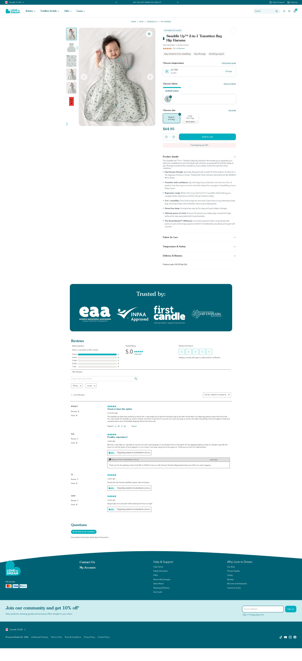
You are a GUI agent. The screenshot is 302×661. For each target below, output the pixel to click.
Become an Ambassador (237, 583)
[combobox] (219, 394)
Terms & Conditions (73, 637)
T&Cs (245, 614)
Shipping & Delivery (161, 588)
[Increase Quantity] (173, 136)
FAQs (155, 575)
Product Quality (233, 571)
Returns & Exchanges (161, 579)
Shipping (294, 2)
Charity (230, 575)
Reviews (230, 579)
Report (134, 426)
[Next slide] (150, 77)
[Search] (276, 11)
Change (228, 71)
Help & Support (278, 2)
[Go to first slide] (177, 2)
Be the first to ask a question (84, 531)
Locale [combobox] (89, 385)
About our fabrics (230, 84)
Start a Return (158, 583)
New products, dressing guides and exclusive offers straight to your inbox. (39, 614)
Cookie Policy (103, 637)
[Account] (284, 11)
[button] (31, 11)
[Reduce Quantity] (166, 136)
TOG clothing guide (229, 63)
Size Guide (157, 592)
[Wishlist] (289, 11)
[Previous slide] (116, 2)
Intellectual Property (39, 637)
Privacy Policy (254, 614)
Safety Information (160, 571)
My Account (87, 567)
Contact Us (87, 562)
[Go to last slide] (84, 77)
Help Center (158, 567)
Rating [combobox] (75, 385)
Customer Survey (234, 588)
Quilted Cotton (172, 91)
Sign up (290, 609)
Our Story (231, 567)
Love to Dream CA (15, 637)
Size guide (232, 110)
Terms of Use (56, 637)
